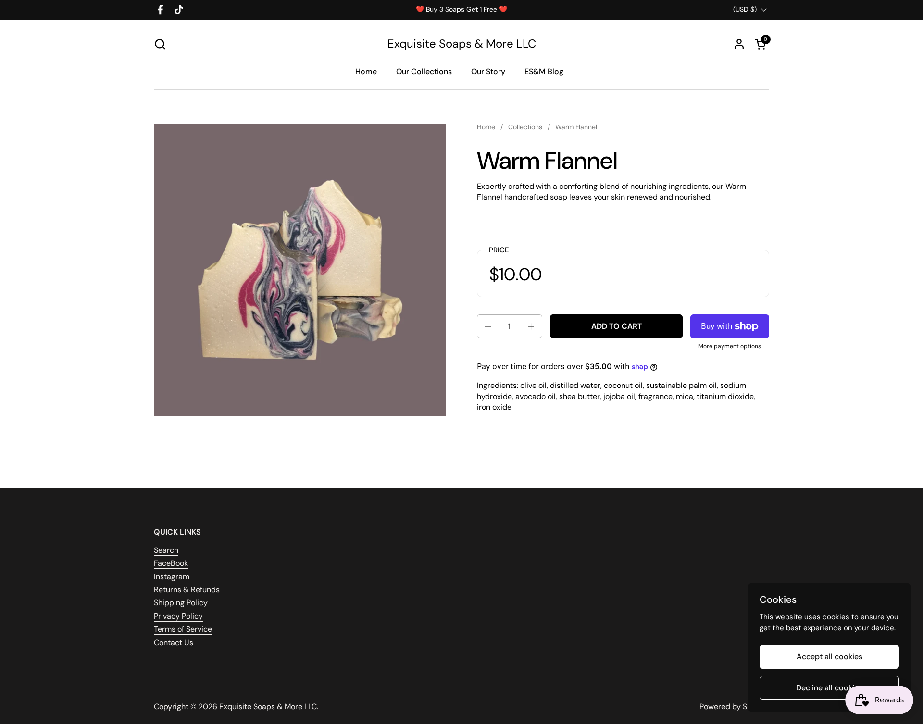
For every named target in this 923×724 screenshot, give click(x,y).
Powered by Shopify (734, 706)
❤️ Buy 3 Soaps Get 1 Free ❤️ (461, 9)
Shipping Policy (181, 603)
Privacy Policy (178, 616)
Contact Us (173, 642)
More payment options (729, 346)
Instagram (171, 577)
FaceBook (171, 563)
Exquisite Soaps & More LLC (461, 44)
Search (166, 550)
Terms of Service (183, 629)
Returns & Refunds (187, 590)
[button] (160, 44)
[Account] (739, 44)
